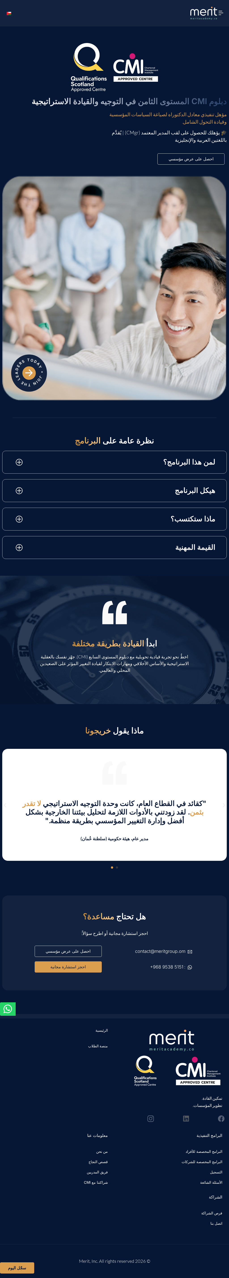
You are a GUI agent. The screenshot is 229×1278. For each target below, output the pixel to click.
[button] (221, 13)
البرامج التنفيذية (209, 1135)
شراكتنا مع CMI (96, 1182)
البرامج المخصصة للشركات (202, 1162)
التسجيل (216, 1172)
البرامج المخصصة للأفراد (204, 1151)
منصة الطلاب (98, 1046)
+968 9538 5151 (166, 967)
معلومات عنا (97, 1135)
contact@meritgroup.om (160, 951)
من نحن (102, 1151)
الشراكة (215, 1197)
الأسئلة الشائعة (211, 1182)
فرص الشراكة (211, 1213)
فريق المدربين (97, 1172)
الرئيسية (101, 1030)
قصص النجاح (98, 1162)
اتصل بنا (216, 1223)
